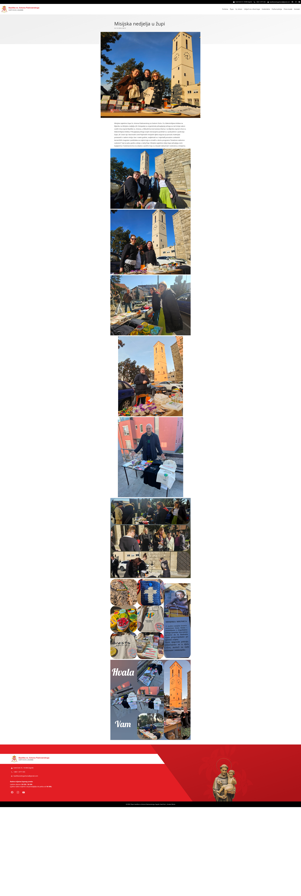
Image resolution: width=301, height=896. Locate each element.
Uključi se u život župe (252, 9)
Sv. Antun (238, 9)
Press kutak (288, 9)
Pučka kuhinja (277, 9)
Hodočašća (266, 9)
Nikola (173, 804)
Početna (225, 9)
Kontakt (297, 9)
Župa (232, 9)
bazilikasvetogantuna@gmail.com (279, 2)
